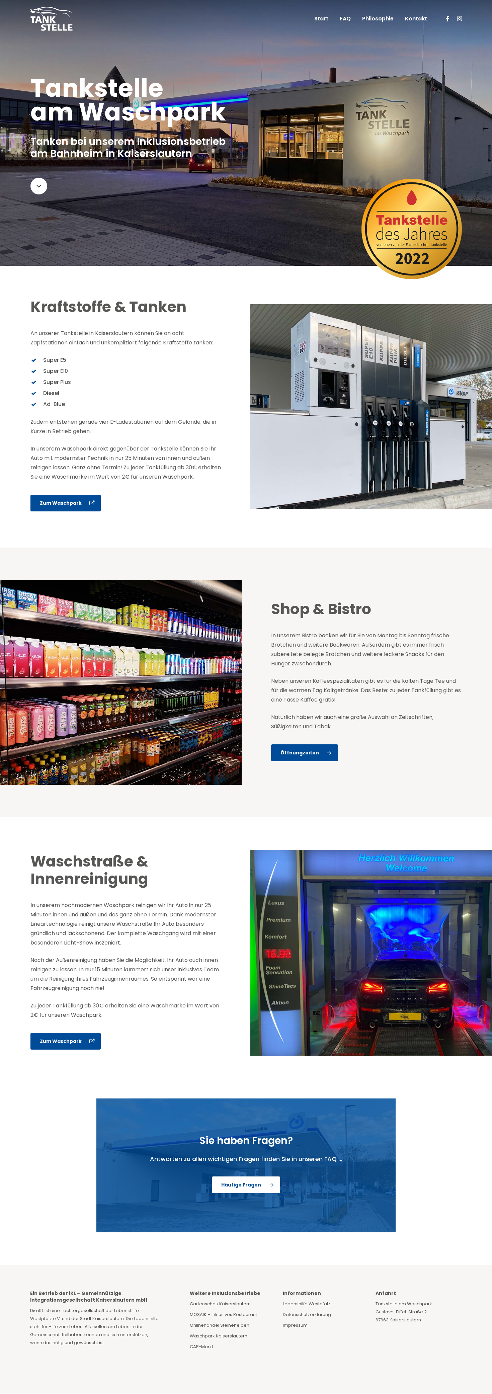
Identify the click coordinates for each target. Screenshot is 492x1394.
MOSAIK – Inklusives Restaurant (223, 1314)
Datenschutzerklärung (307, 1314)
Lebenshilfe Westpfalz (306, 1304)
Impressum (295, 1325)
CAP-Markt (201, 1346)
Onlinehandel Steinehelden (219, 1325)
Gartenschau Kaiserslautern (220, 1304)
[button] (65, 503)
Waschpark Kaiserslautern (218, 1336)
